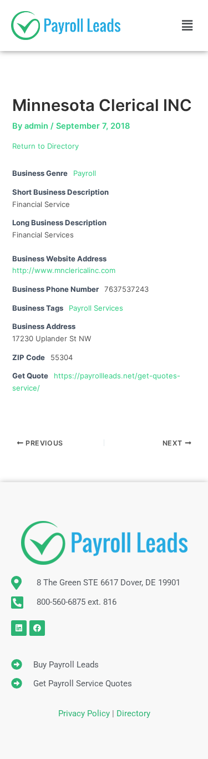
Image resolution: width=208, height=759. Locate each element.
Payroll (84, 173)
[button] (187, 25)
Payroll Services (96, 307)
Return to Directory (45, 145)
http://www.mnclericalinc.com (63, 270)
